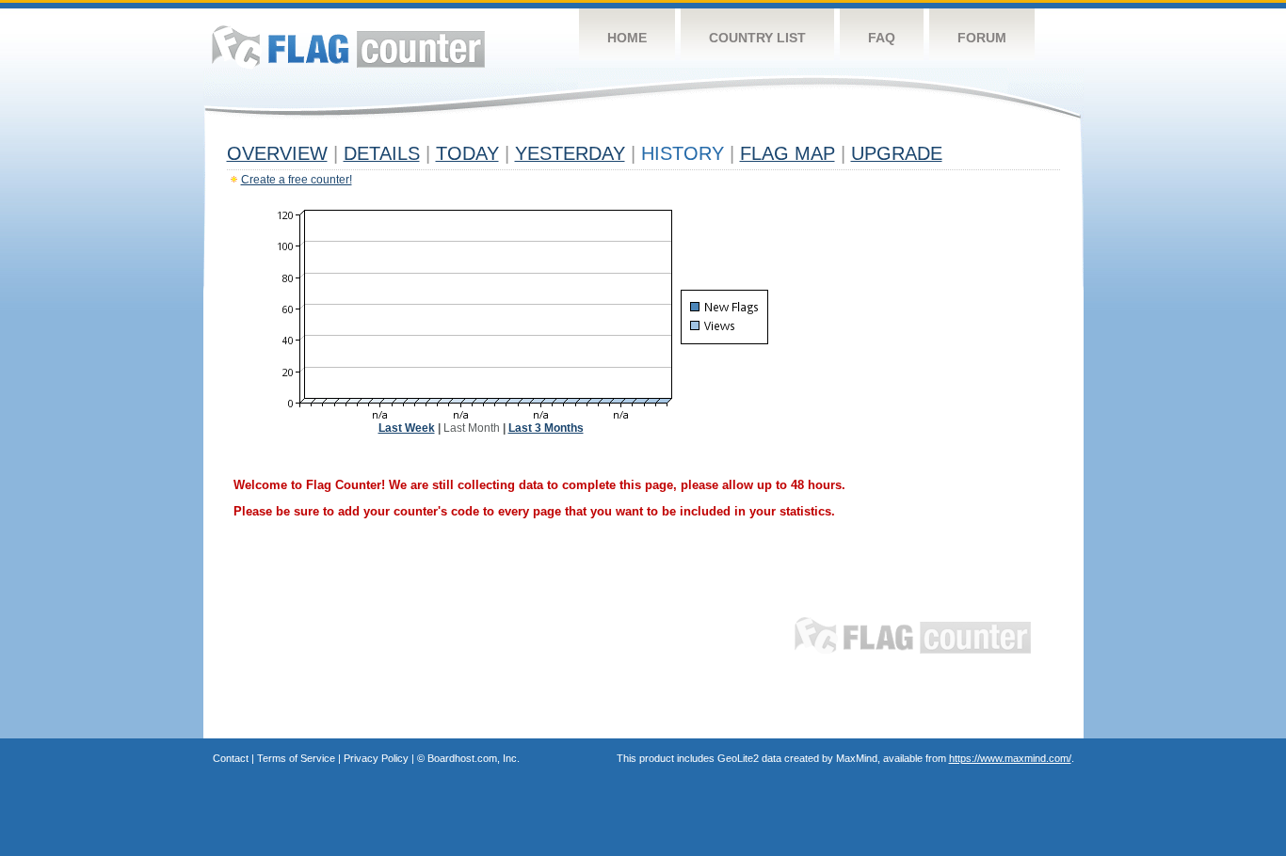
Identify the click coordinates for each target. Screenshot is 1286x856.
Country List (757, 37)
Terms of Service (296, 758)
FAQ (881, 37)
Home (627, 37)
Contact (231, 758)
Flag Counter (348, 46)
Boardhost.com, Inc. (473, 758)
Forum (981, 37)
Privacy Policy (376, 758)
